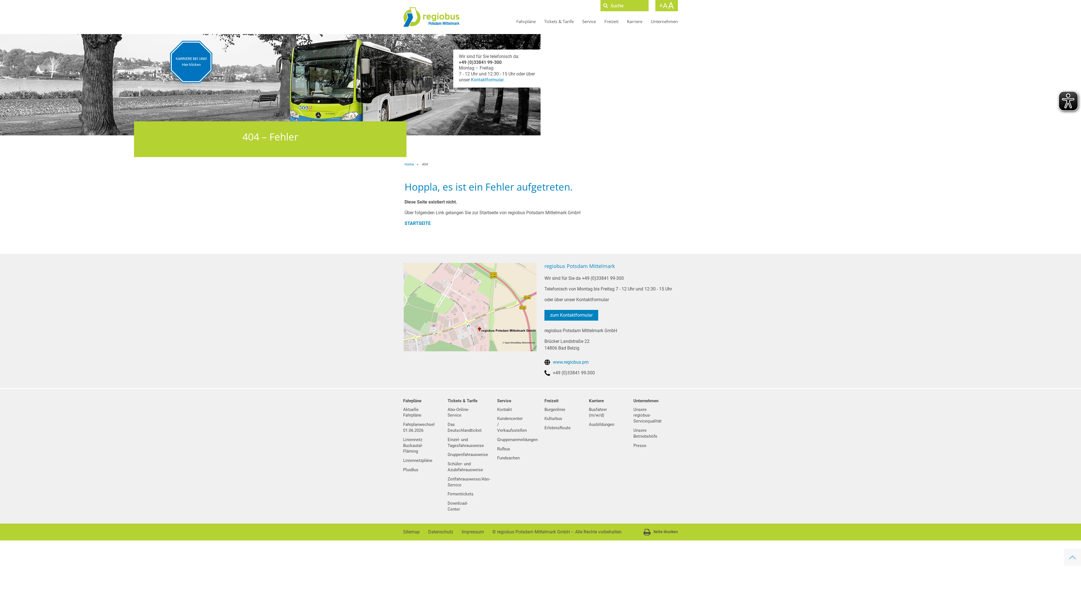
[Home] (431, 17)
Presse (639, 445)
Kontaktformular (487, 79)
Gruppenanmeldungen (517, 439)
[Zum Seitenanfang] (1072, 557)
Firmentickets (461, 494)
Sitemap (411, 532)
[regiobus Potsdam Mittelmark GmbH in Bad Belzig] (470, 306)
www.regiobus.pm (571, 362)
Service (589, 21)
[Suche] (605, 5)
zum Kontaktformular (571, 315)
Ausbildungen (601, 424)
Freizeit (611, 21)
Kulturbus (553, 418)
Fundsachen (508, 458)
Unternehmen (664, 21)
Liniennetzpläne (417, 460)
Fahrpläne (526, 21)
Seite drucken (665, 531)
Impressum (473, 532)
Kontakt (504, 409)
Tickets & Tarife (559, 21)
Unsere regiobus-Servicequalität (647, 415)
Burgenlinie (554, 409)
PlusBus (410, 469)
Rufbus (503, 448)
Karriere (634, 21)
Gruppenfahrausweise (468, 454)
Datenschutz (440, 532)
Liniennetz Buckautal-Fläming (413, 445)
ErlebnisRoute (557, 427)
